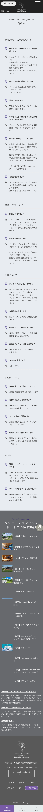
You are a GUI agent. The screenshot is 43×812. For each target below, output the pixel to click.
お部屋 (11, 783)
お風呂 (31, 783)
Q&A (20, 788)
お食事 (21, 783)
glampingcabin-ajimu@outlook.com (25, 767)
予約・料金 (31, 788)
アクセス (10, 788)
